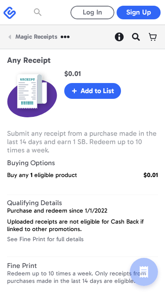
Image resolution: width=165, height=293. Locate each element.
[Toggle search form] (38, 12)
